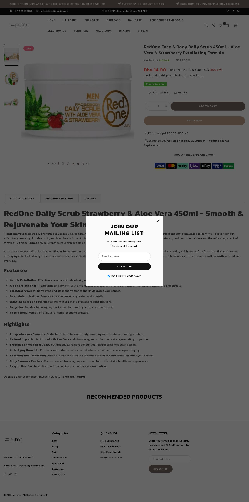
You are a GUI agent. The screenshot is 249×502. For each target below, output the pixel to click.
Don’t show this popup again (126, 276)
